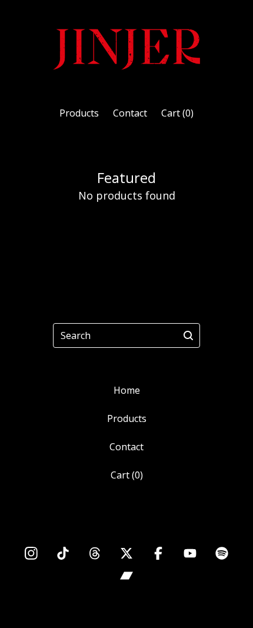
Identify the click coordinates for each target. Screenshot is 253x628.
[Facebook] (158, 553)
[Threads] (95, 553)
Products (79, 113)
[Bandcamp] (126, 575)
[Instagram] (31, 553)
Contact (130, 113)
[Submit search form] (188, 335)
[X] (126, 553)
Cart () (177, 113)
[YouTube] (190, 553)
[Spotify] (222, 553)
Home (127, 390)
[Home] (126, 48)
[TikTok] (63, 553)
